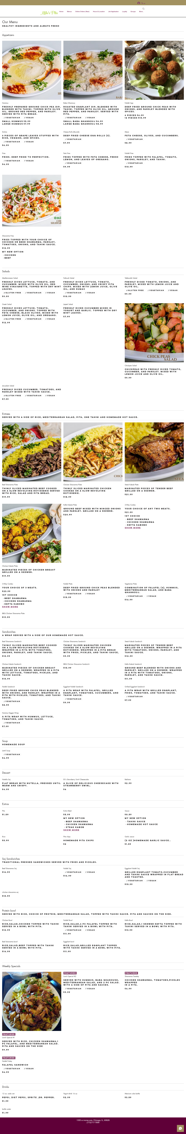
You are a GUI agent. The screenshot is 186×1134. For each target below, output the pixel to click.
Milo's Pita (49, 13)
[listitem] (9, 255)
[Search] (143, 8)
